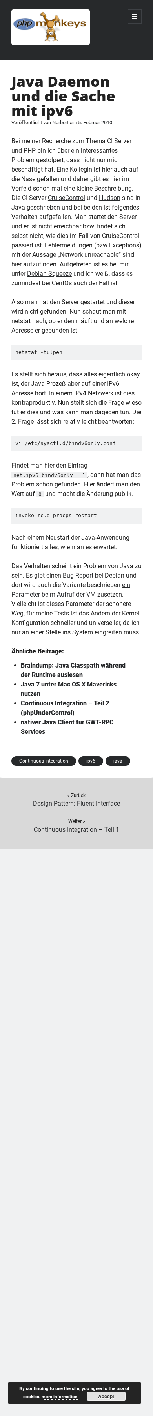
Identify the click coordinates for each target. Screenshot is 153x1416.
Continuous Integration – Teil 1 (76, 829)
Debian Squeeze (49, 273)
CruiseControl (66, 198)
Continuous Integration (43, 761)
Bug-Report (78, 575)
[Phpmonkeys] (50, 43)
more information (60, 1396)
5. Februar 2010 (95, 122)
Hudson (109, 198)
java (117, 761)
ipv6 (90, 761)
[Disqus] (76, 947)
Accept (106, 1396)
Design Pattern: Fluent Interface (76, 803)
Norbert (60, 122)
